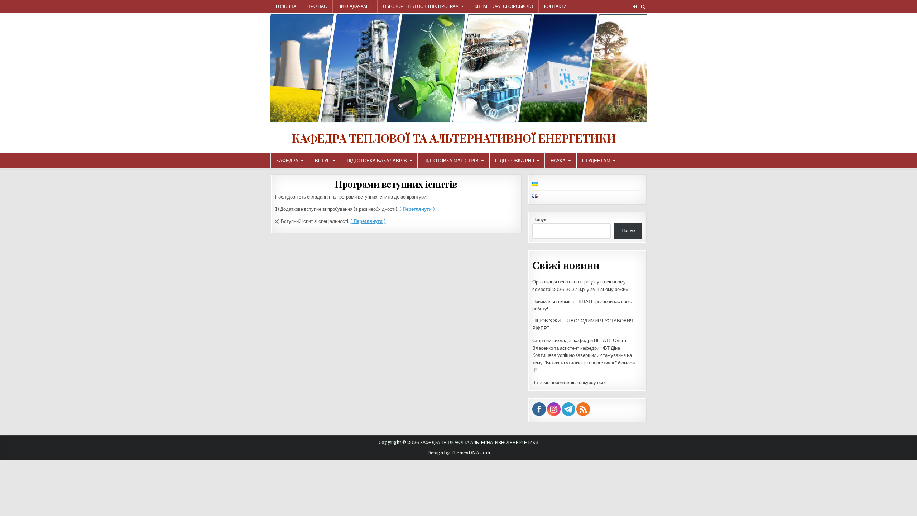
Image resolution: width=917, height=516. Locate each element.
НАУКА (558, 160)
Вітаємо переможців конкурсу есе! (569, 382)
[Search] (642, 6)
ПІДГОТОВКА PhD (514, 160)
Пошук (539, 219)
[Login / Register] (634, 6)
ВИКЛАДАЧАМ (352, 6)
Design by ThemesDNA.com (458, 452)
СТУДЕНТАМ (596, 160)
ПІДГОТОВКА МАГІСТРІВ (451, 160)
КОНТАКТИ (555, 6)
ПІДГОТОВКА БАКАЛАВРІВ (377, 160)
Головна (286, 6)
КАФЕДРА (287, 160)
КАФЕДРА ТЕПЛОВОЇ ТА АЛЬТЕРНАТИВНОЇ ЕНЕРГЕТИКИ (454, 137)
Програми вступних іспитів (396, 184)
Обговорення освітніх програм (421, 6)
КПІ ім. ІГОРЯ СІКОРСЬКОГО (504, 6)
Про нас (317, 6)
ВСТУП (322, 160)
